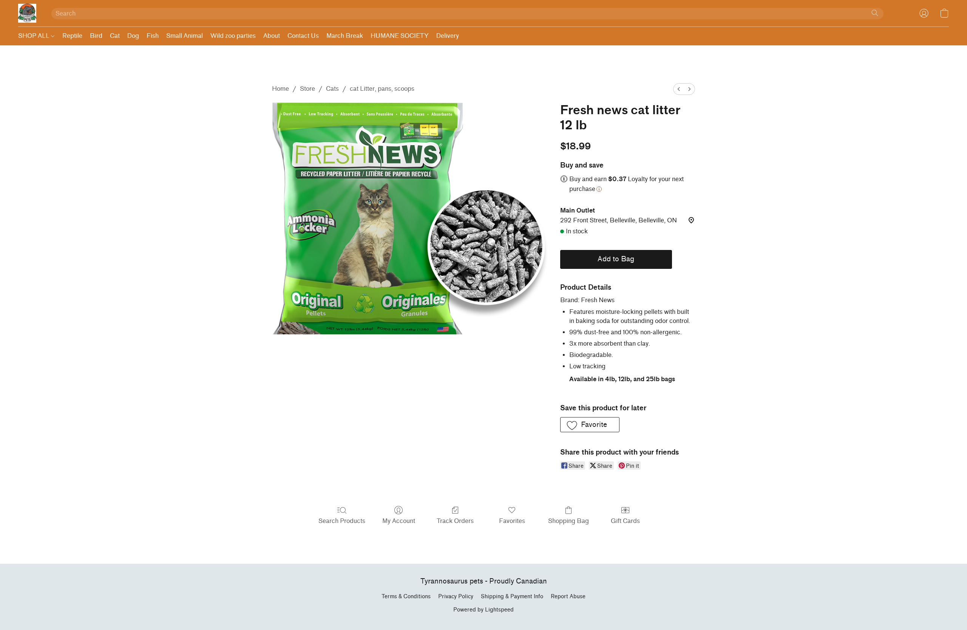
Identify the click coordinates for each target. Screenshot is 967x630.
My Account (398, 520)
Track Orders (455, 520)
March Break (344, 35)
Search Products (341, 520)
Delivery (447, 35)
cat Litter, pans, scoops (382, 88)
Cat (115, 35)
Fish (153, 35)
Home (280, 88)
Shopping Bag (568, 520)
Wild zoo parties (233, 35)
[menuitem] (679, 89)
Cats (332, 88)
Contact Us (303, 35)
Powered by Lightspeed (483, 610)
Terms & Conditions (406, 596)
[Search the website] (874, 13)
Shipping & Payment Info (512, 596)
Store (307, 88)
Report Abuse (568, 596)
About (271, 35)
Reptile (72, 35)
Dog (133, 35)
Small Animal (184, 35)
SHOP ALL (34, 35)
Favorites (512, 520)
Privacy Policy (455, 596)
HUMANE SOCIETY (400, 35)
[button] (27, 13)
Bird (96, 35)
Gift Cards (625, 520)
